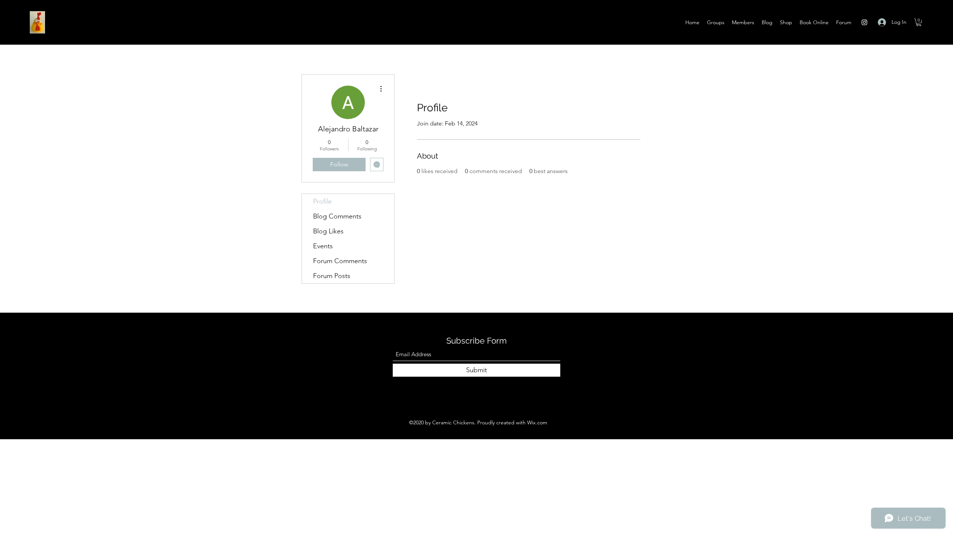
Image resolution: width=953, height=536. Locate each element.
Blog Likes (328, 231)
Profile (322, 201)
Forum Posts (331, 276)
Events (323, 246)
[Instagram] (864, 22)
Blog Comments (337, 216)
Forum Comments (340, 261)
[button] (918, 22)
